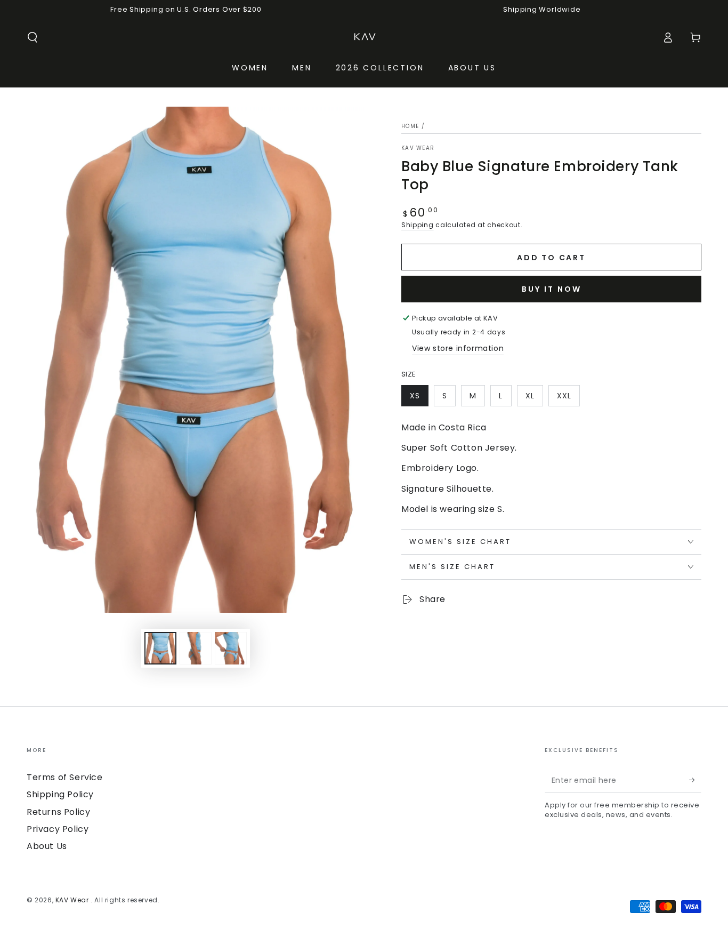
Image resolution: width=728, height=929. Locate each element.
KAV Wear (417, 148)
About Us (47, 846)
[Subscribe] (695, 780)
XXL (564, 395)
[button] (32, 37)
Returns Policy (58, 812)
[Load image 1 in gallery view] (160, 648)
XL (530, 395)
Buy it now (551, 289)
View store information (458, 348)
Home (410, 126)
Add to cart (551, 257)
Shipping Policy (60, 794)
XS (415, 395)
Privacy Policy (57, 829)
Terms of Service (65, 777)
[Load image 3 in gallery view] (231, 648)
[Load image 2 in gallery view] (196, 648)
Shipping (417, 224)
